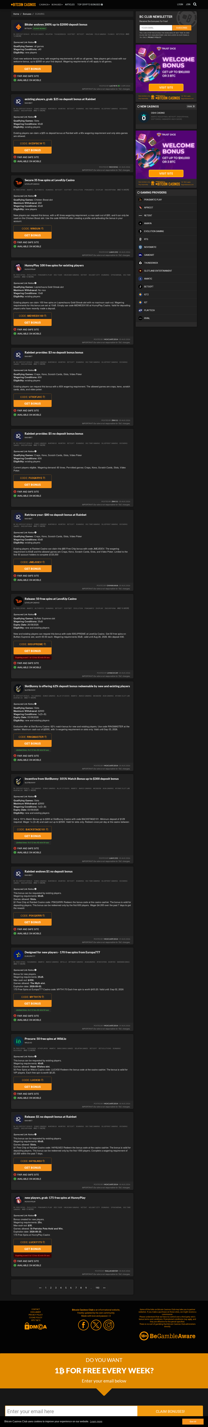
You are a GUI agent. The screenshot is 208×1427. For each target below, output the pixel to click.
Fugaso (111, 34)
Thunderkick (60, 34)
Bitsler (28, 28)
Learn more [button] (96, 1421)
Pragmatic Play (45, 275)
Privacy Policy (36, 1315)
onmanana (112, 585)
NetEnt (84, 275)
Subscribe (181, 28)
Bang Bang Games (65, 1049)
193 (97, 1288)
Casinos (43, 4)
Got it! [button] (193, 1421)
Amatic (30, 190)
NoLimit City (94, 275)
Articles (70, 4)
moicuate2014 (111, 339)
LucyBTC (113, 86)
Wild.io (28, 1042)
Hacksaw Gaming (71, 275)
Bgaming (49, 190)
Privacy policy (154, 37)
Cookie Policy (35, 1318)
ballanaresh (111, 1271)
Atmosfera (102, 962)
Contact (36, 1309)
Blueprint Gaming (110, 109)
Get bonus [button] (32, 69)
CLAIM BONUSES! (170, 1411)
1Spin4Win (31, 1049)
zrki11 (115, 420)
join (188, 4)
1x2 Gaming (36, 696)
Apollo (63, 962)
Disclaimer (35, 1312)
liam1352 (113, 252)
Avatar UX (18, 698)
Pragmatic (89, 190)
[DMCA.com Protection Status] (35, 1326)
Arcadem (97, 696)
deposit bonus (22, 34)
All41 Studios (63, 696)
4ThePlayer (43, 1049)
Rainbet (28, 103)
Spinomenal (116, 275)
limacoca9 (112, 673)
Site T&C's (35, 1320)
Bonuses (56, 4)
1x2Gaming (32, 962)
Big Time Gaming (93, 109)
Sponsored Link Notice (24, 42)
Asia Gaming (108, 696)
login (180, 4)
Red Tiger (58, 275)
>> (104, 1288)
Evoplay (99, 190)
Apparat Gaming (76, 962)
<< (40, 1288)
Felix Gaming (100, 34)
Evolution (78, 190)
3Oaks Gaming (40, 109)
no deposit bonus (24, 109)
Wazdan (89, 34)
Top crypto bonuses (89, 4)
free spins (20, 190)
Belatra (49, 34)
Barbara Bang (123, 962)
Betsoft (80, 34)
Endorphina (26, 111)
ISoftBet (71, 34)
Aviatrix (61, 109)
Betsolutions (105, 1049)
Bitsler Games (37, 34)
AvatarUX (52, 109)
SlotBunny (30, 690)
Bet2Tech (120, 34)
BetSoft (58, 190)
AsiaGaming (90, 962)
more (189, 106)
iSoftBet (68, 190)
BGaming (80, 109)
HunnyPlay (30, 269)
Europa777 (30, 956)
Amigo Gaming (85, 696)
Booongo (18, 1050)
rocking (113, 167)
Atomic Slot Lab (122, 696)
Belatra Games (81, 1049)
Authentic (39, 190)
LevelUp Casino (32, 184)
